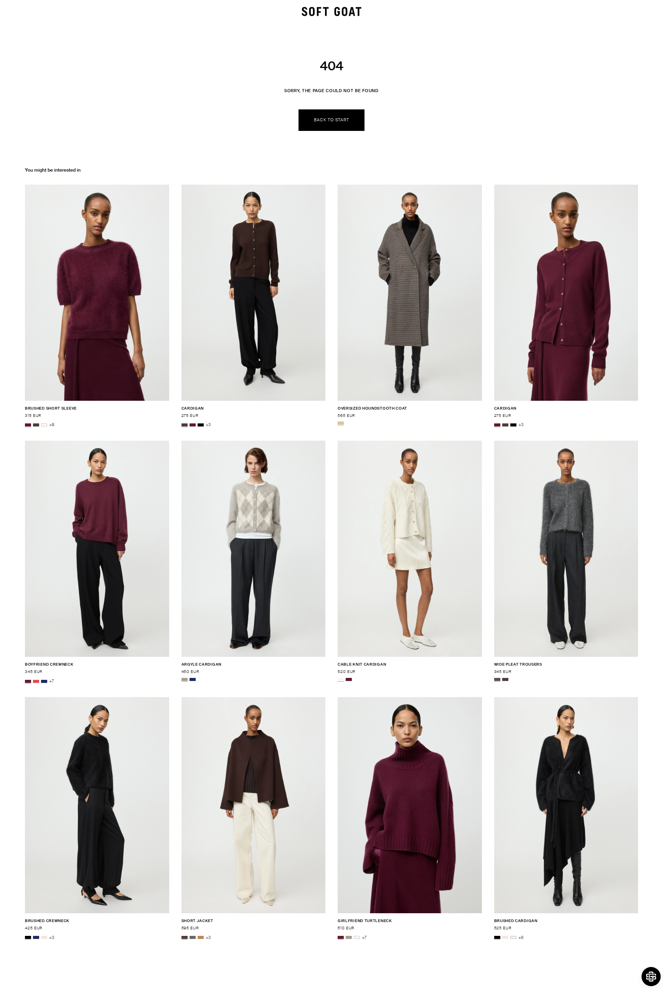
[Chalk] (513, 937)
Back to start (331, 119)
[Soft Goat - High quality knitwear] (331, 11)
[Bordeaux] (28, 424)
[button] (651, 976)
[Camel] (201, 937)
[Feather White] (44, 424)
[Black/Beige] (341, 423)
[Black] (201, 424)
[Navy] (44, 681)
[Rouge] (36, 681)
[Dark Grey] (193, 937)
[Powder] (44, 937)
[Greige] (184, 679)
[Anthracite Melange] (497, 679)
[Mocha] (36, 424)
